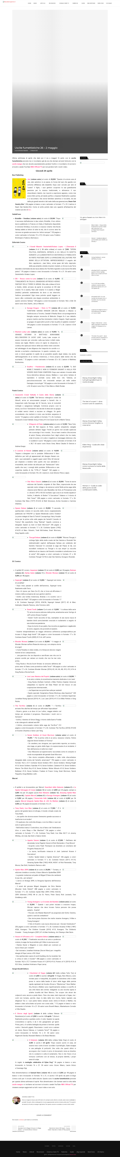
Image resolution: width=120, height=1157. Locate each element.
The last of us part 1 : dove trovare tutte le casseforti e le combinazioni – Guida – (99, 337)
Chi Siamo (109, 3)
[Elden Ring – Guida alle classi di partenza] (94, 439)
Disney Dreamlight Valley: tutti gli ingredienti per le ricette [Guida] (92, 380)
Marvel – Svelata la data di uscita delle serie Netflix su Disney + (99, 239)
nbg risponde (91, 3)
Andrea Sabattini (23, 150)
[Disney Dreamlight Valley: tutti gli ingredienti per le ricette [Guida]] (94, 374)
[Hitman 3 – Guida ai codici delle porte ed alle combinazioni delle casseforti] (94, 482)
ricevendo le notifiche (85, 355)
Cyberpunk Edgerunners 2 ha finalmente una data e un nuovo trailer (99, 311)
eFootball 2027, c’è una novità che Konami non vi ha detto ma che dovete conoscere (98, 299)
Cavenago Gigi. (21, 1068)
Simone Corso (73, 1154)
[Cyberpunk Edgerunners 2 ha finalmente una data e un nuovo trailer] (85, 314)
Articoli (42, 3)
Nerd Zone (101, 3)
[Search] (116, 3)
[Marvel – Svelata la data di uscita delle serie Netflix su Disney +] (85, 242)
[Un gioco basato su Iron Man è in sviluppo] (94, 201)
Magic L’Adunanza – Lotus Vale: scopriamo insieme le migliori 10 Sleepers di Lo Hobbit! (99, 325)
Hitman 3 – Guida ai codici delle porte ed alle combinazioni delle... (92, 488)
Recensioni (52, 3)
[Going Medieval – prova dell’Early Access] (85, 261)
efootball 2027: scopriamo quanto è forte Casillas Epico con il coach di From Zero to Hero (99, 273)
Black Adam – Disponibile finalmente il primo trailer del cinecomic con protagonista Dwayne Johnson (98, 228)
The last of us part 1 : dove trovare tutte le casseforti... (92, 402)
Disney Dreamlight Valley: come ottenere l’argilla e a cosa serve (92, 423)
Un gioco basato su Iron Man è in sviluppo (92, 218)
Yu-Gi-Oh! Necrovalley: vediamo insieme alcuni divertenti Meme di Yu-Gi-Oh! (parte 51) (99, 286)
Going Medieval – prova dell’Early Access (98, 258)
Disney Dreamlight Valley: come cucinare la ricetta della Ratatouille (93, 466)
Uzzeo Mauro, (59, 1065)
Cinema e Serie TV (64, 3)
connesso (21, 1119)
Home (29, 3)
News (35, 3)
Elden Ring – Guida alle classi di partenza (93, 446)
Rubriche (75, 3)
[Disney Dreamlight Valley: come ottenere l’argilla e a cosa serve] (94, 417)
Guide (83, 3)
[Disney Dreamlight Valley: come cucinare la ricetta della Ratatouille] (94, 460)
